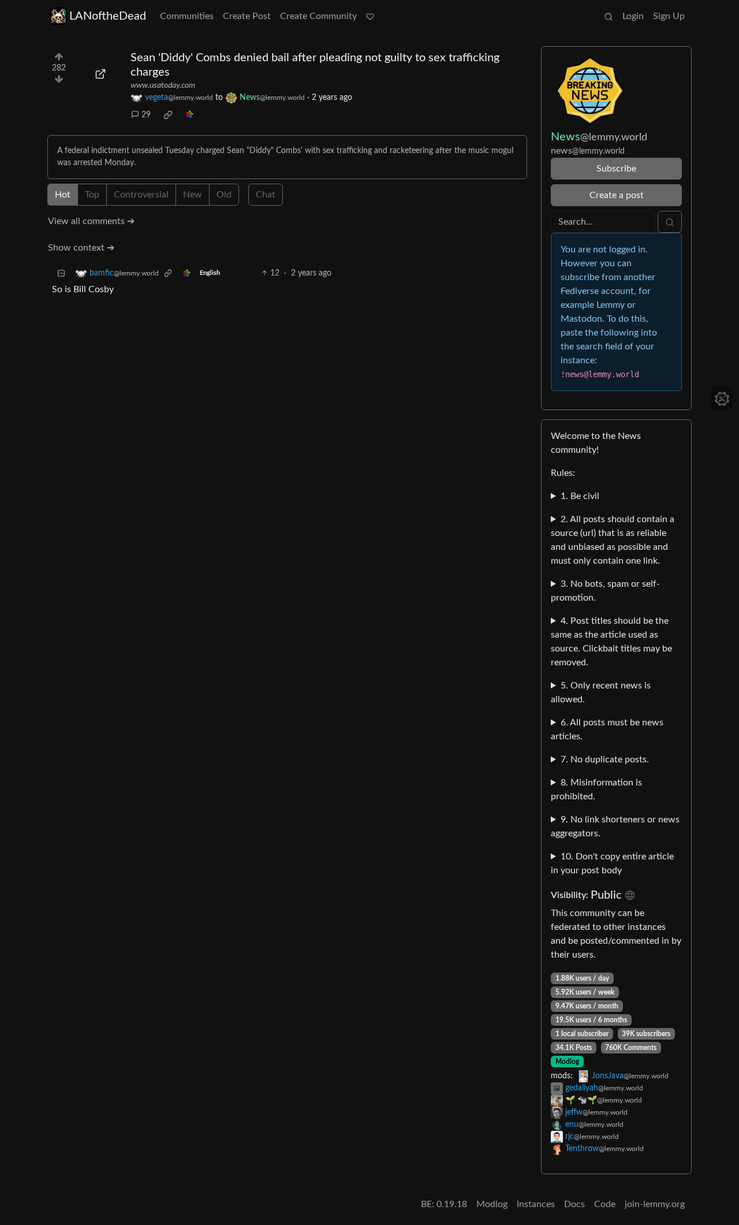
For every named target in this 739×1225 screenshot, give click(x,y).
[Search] (608, 16)
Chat (265, 194)
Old (224, 194)
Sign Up (669, 16)
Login (633, 16)
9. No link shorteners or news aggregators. (615, 826)
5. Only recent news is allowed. (601, 692)
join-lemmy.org (655, 1204)
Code (604, 1204)
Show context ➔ (81, 247)
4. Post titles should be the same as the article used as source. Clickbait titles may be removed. (611, 641)
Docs (574, 1204)
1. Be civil (580, 496)
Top (92, 194)
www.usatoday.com (162, 85)
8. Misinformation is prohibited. (596, 789)
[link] (168, 115)
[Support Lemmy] (370, 16)
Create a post (616, 195)
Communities (187, 16)
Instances (536, 1204)
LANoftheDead (107, 16)
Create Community (318, 16)
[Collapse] (61, 273)
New (192, 194)
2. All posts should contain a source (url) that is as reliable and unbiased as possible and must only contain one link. (612, 540)
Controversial (141, 194)
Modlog (567, 1061)
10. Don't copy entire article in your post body (612, 863)
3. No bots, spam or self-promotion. (605, 590)
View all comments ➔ (91, 221)
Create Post (247, 16)
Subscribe (616, 168)
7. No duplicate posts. (605, 759)
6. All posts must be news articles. (607, 729)
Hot (62, 194)
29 (146, 115)
